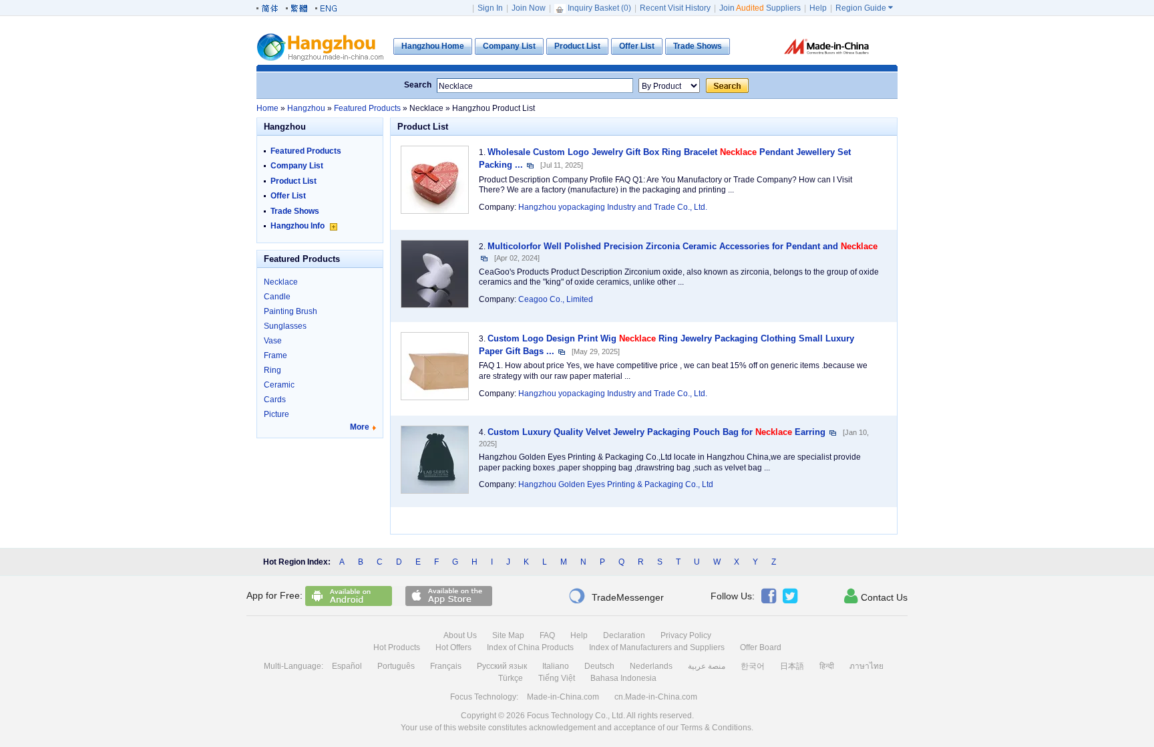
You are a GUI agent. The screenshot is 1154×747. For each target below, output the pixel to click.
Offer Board (760, 647)
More (359, 427)
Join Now (529, 8)
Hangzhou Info (298, 226)
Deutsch (599, 666)
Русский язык (502, 666)
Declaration (624, 635)
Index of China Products (530, 647)
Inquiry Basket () (599, 8)
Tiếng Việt (556, 678)
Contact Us (876, 596)
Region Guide (864, 8)
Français (445, 666)
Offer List (288, 195)
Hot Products (396, 647)
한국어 (753, 666)
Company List (296, 165)
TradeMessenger (616, 596)
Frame (275, 355)
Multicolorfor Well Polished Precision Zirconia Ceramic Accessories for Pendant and (683, 246)
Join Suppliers (760, 8)
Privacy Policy (685, 635)
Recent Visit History (675, 8)
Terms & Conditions (716, 727)
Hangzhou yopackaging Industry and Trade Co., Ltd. (612, 207)
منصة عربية (706, 666)
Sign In (490, 8)
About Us (460, 635)
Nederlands (651, 666)
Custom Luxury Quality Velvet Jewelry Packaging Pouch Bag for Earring (656, 432)
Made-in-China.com (563, 697)
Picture (276, 414)
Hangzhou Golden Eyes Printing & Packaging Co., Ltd (615, 484)
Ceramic (279, 385)
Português (396, 666)
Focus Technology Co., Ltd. (576, 715)
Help (818, 8)
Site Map (508, 635)
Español (347, 666)
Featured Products (305, 151)
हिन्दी (826, 666)
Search (417, 85)
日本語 (792, 666)
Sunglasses (285, 326)
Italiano (555, 666)
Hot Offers (453, 647)
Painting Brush (290, 311)
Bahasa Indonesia (623, 678)
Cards (275, 399)
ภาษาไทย (866, 666)
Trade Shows (294, 211)
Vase (273, 340)
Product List (293, 181)
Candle (277, 296)
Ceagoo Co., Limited (555, 299)
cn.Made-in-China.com (655, 697)
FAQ (547, 635)
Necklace (281, 282)
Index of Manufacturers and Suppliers (657, 647)
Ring (272, 370)
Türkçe (510, 678)
